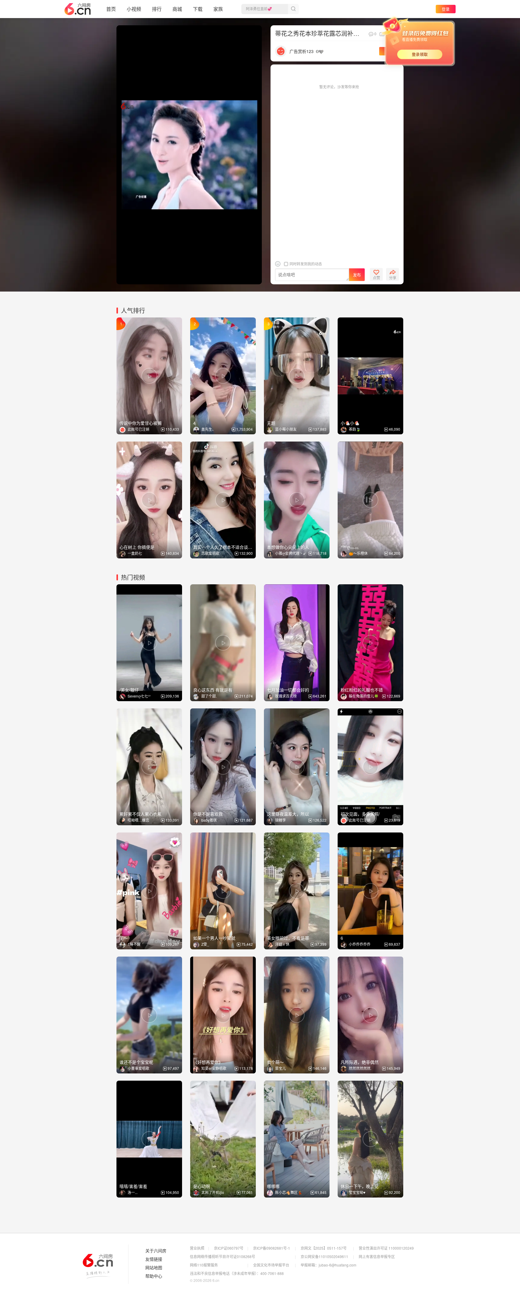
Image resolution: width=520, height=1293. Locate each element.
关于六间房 (155, 1250)
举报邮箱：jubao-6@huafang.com (328, 1264)
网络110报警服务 (204, 1264)
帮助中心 (153, 1276)
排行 (157, 8)
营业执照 (197, 1248)
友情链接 (153, 1259)
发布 (357, 275)
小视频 (134, 8)
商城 (177, 8)
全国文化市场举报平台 (271, 1264)
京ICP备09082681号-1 (271, 1248)
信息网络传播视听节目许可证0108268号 (222, 1256)
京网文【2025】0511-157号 (324, 1248)
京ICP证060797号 (228, 1248)
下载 (198, 8)
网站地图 (153, 1267)
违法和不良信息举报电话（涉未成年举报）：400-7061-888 (237, 1273)
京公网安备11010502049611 (324, 1256)
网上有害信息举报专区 (377, 1256)
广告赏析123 (301, 51)
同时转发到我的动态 (305, 263)
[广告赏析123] (280, 50)
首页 (111, 8)
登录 (446, 9)
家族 (218, 8)
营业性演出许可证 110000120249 (386, 1248)
